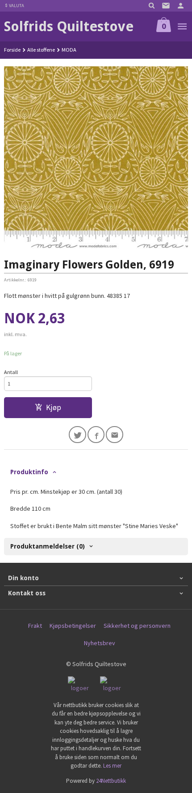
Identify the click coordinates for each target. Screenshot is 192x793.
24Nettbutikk (111, 781)
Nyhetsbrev (99, 643)
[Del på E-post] (114, 434)
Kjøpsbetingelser (73, 626)
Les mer (112, 765)
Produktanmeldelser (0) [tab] (47, 546)
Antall (11, 372)
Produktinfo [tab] (29, 472)
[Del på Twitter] (77, 434)
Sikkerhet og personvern (137, 626)
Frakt (35, 626)
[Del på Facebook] (96, 434)
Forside (12, 49)
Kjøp (53, 407)
